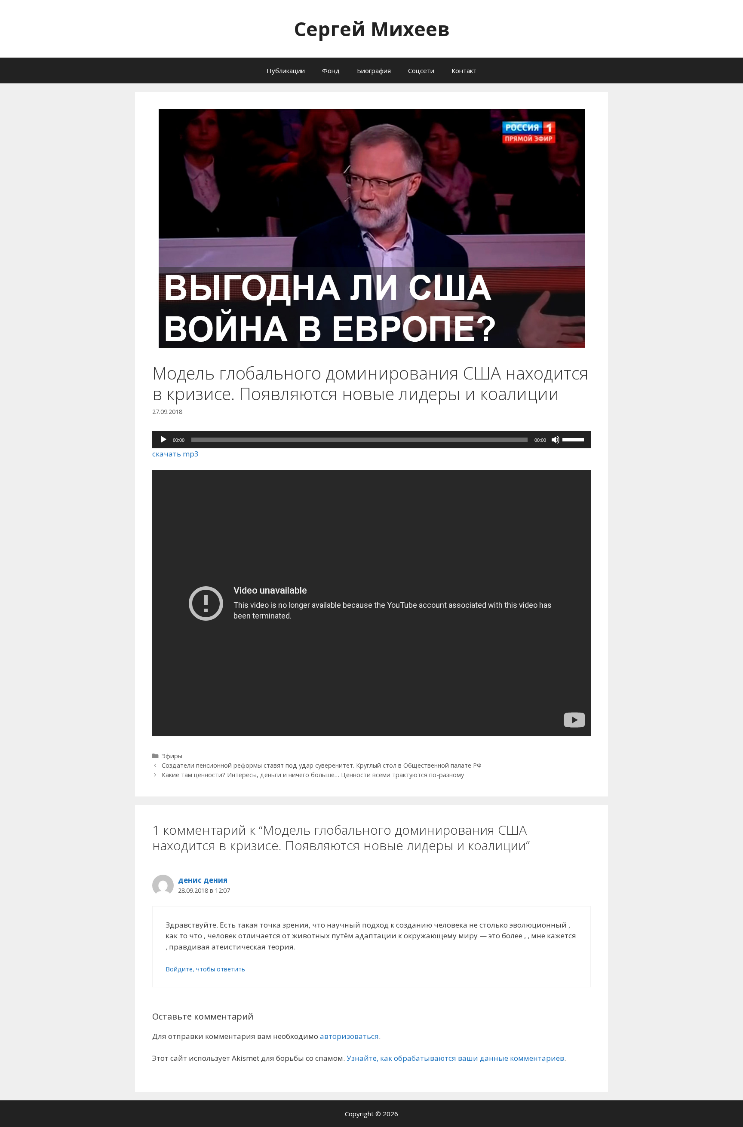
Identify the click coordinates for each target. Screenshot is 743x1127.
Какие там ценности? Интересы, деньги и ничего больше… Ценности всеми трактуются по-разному (313, 775)
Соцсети (421, 70)
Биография (374, 70)
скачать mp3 (175, 454)
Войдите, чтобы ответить (205, 969)
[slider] (574, 439)
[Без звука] (555, 439)
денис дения (202, 880)
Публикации (286, 70)
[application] (371, 439)
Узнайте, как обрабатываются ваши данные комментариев (455, 1058)
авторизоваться (349, 1036)
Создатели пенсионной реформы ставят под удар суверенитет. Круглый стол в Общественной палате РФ (322, 765)
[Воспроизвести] (163, 439)
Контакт (463, 70)
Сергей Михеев (372, 28)
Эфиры (172, 756)
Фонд (331, 70)
